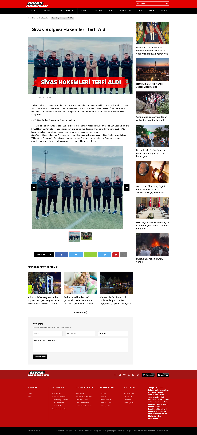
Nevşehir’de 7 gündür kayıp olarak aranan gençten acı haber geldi (151, 153)
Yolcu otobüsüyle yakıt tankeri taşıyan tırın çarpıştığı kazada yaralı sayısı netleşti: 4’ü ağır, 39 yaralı (43, 302)
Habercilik (127, 400)
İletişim (30, 397)
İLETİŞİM (164, 11)
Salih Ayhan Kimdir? (82, 403)
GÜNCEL (33, 11)
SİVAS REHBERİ (125, 11)
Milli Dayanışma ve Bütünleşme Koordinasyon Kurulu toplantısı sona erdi (152, 225)
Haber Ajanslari (105, 406)
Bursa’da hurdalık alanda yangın (149, 260)
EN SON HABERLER (67, 11)
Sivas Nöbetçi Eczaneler (60, 400)
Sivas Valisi (80, 393)
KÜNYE (151, 11)
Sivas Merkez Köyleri (59, 409)
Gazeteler (103, 397)
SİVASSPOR (98, 11)
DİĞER (140, 11)
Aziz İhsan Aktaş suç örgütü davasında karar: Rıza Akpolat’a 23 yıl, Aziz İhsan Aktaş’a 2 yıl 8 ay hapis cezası (152, 191)
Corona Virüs (128, 397)
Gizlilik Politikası (34, 431)
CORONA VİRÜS (48, 11)
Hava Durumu (129, 393)
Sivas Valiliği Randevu (83, 406)
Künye (30, 393)
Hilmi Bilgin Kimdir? (82, 400)
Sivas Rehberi (56, 393)
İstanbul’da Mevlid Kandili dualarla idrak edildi (149, 85)
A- (128, 98)
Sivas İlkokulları (57, 406)
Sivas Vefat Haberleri (59, 397)
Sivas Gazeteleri (105, 400)
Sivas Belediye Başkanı (84, 397)
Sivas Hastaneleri (58, 403)
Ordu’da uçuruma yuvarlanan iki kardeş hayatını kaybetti (151, 118)
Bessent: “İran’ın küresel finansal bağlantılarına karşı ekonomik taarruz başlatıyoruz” (152, 50)
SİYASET (84, 11)
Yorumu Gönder (39, 357)
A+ (124, 98)
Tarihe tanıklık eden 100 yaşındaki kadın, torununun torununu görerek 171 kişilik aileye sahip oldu (78, 302)
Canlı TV (103, 393)
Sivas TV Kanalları (106, 403)
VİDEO (111, 11)
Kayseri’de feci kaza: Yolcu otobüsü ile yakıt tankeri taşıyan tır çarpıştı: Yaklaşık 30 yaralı (116, 302)
